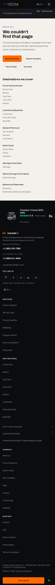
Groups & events (10, 335)
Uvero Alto (7, 387)
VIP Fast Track (8, 312)
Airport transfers (33, 58)
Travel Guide (11, 66)
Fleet (5, 485)
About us (6, 455)
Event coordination (11, 342)
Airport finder (21, 440)
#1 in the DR (24, 222)
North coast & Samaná (27, 426)
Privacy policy (8, 544)
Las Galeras (8, 138)
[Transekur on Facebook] (13, 277)
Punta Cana (8, 364)
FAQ (4, 529)
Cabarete (7, 156)
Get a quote (23, 580)
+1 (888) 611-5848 (12, 258)
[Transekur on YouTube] (36, 277)
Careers (6, 493)
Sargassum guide (34, 440)
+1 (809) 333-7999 (11, 248)
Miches (6, 103)
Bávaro (6, 372)
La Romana (7, 402)
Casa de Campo (9, 409)
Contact (6, 522)
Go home (28, 66)
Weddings (7, 327)
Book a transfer (12, 58)
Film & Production (10, 463)
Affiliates (6, 508)
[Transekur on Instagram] (6, 277)
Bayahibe (7, 121)
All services (7, 350)
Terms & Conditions (11, 552)
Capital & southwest (27, 433)
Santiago (6, 167)
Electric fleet (8, 470)
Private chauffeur (10, 320)
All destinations (9, 440)
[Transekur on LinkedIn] (28, 277)
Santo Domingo (9, 177)
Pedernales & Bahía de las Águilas (17, 191)
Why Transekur (9, 478)
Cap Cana (7, 379)
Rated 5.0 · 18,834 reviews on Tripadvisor (17, 571)
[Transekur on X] (21, 277)
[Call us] (49, 580)
